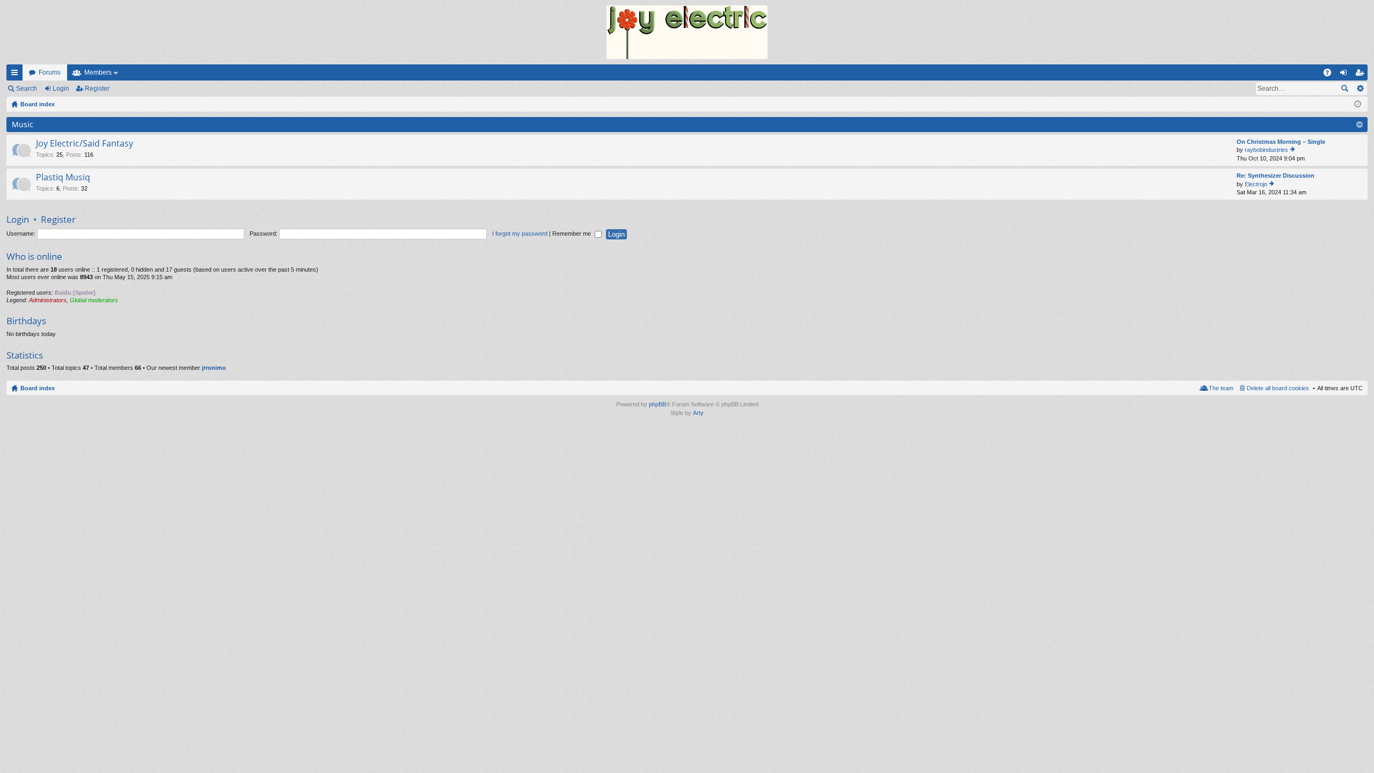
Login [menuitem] (1345, 75)
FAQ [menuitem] (1330, 75)
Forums (50, 72)
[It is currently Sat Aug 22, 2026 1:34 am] (1357, 104)
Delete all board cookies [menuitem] (1278, 388)
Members (98, 72)
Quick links (17, 75)
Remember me (572, 233)
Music (22, 124)
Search (26, 88)
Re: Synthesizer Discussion (1275, 175)
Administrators (48, 300)
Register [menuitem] (1362, 75)
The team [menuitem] (1221, 388)
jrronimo (214, 367)
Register (97, 88)
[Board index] (687, 32)
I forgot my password (519, 233)
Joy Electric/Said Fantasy (84, 143)
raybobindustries (1266, 150)
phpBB (657, 404)
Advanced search (1360, 88)
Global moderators (94, 300)
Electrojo (1256, 184)
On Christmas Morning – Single (1281, 141)
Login (61, 88)
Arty (698, 413)
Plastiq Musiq (63, 177)
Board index (37, 388)
